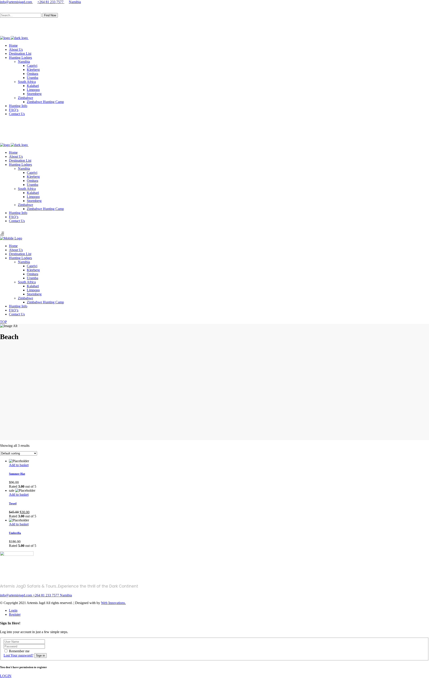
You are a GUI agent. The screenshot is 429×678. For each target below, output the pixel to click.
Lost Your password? (18, 655)
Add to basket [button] (19, 465)
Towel (13, 503)
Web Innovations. (113, 603)
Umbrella (15, 533)
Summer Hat (17, 473)
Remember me (19, 651)
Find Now (50, 15)
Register (15, 614)
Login (13, 610)
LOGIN (5, 676)
